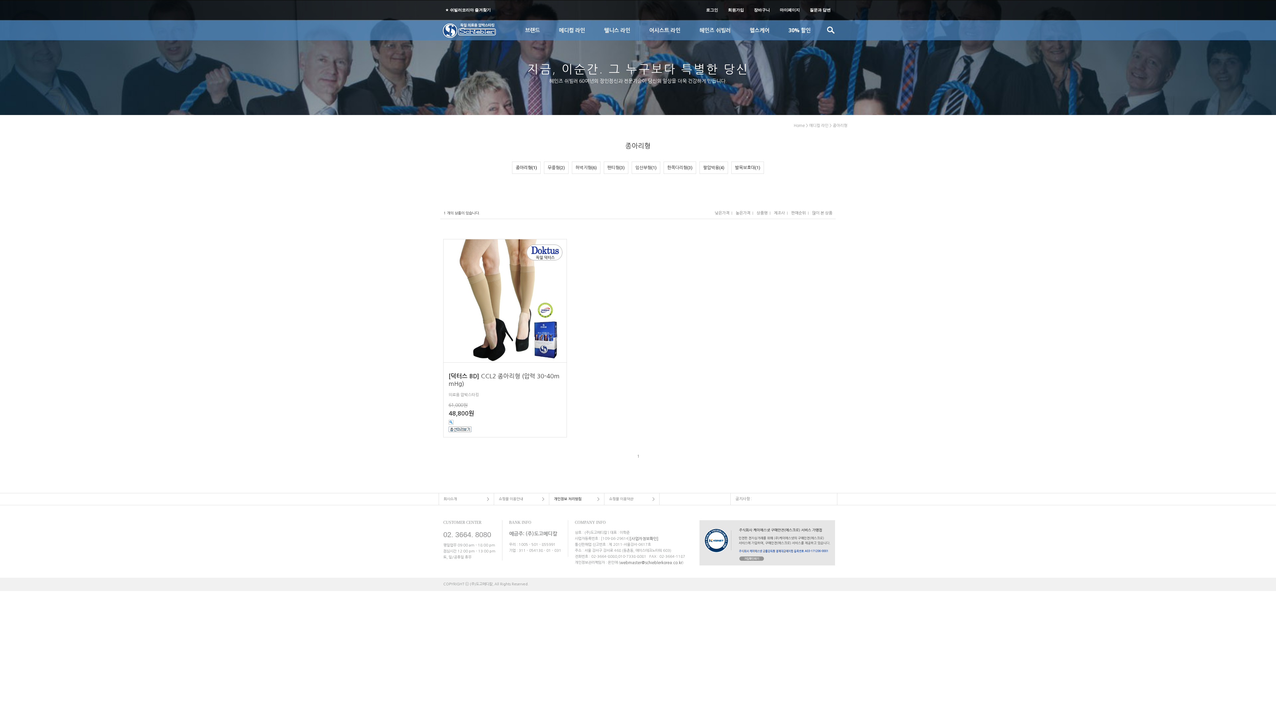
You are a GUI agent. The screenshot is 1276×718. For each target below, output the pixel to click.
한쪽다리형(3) (679, 167)
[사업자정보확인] (644, 538)
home (799, 126)
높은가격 (743, 213)
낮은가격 (722, 213)
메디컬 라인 (818, 126)
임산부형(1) (646, 167)
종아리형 (840, 126)
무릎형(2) (556, 167)
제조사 (779, 213)
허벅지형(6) (586, 167)
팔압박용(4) (713, 167)
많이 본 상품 (822, 213)
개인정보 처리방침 (568, 499)
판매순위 (798, 213)
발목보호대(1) (747, 167)
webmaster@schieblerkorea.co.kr (651, 562)
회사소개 (450, 499)
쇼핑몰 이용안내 (511, 499)
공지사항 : (743, 499)
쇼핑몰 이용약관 (621, 499)
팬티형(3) (616, 167)
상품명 (762, 213)
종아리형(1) (526, 167)
